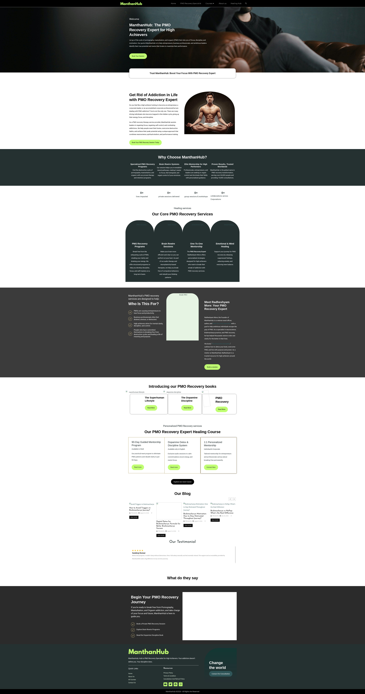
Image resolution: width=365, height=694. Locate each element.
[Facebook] (175, 684)
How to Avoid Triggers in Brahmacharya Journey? (139, 509)
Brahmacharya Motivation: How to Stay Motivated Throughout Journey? (194, 516)
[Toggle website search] (246, 3)
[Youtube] (165, 684)
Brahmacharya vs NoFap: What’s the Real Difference (222, 512)
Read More (134, 517)
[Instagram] (181, 684)
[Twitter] (170, 684)
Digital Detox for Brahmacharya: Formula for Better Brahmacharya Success (168, 525)
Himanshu (134, 513)
